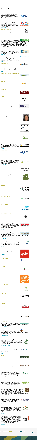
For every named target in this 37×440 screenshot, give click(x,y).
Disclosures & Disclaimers (32, 432)
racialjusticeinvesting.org (4, 326)
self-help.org (2, 61)
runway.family (2, 353)
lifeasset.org (2, 229)
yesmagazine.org (3, 424)
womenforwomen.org (3, 413)
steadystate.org (3, 79)
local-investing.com (3, 238)
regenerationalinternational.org (5, 335)
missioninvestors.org (3, 246)
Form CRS (30, 433)
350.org (2, 19)
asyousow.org (2, 48)
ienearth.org (2, 148)
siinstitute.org (2, 396)
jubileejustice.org (3, 194)
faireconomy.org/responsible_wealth (5, 345)
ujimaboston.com (3, 54)
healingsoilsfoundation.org (4, 164)
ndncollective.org (3, 254)
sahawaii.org (2, 386)
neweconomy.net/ (3, 264)
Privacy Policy (34, 433)
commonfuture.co (3, 87)
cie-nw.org (2, 71)
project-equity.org (3, 312)
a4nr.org (2, 34)
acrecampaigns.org (3, 27)
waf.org (2, 403)
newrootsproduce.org (3, 273)
